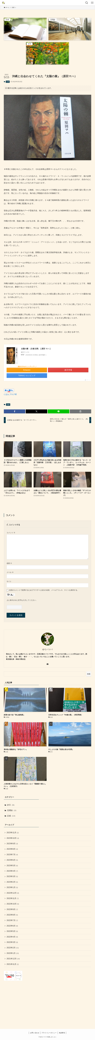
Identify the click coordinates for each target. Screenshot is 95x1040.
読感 (7, 81)
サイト (9, 581)
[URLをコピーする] (80, 411)
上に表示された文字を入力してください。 (22, 600)
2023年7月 (12, 855)
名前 (9, 563)
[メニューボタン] (92, 3)
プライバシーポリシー (49, 1033)
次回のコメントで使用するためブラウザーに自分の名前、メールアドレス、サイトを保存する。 (44, 590)
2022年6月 (12, 926)
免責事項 (62, 1033)
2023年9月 (12, 844)
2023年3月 (12, 876)
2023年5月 (12, 866)
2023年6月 (12, 860)
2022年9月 (12, 909)
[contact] (47, 664)
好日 (10, 805)
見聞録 (11, 810)
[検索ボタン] (86, 3)
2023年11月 (13, 833)
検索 (88, 674)
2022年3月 (12, 942)
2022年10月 (13, 904)
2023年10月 (13, 838)
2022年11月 (13, 898)
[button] (14, 411)
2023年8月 (12, 849)
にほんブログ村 (10, 394)
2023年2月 (12, 882)
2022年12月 (13, 893)
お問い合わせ (34, 1033)
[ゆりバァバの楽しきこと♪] (3, 3)
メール (10, 572)
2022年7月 (12, 920)
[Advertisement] (47, 1001)
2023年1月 (12, 887)
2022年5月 (12, 931)
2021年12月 (13, 959)
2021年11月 (13, 964)
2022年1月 (13, 953)
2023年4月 (12, 871)
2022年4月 (12, 937)
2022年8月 (12, 915)
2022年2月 (13, 948)
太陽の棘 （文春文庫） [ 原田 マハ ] (35, 349)
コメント (11, 533)
